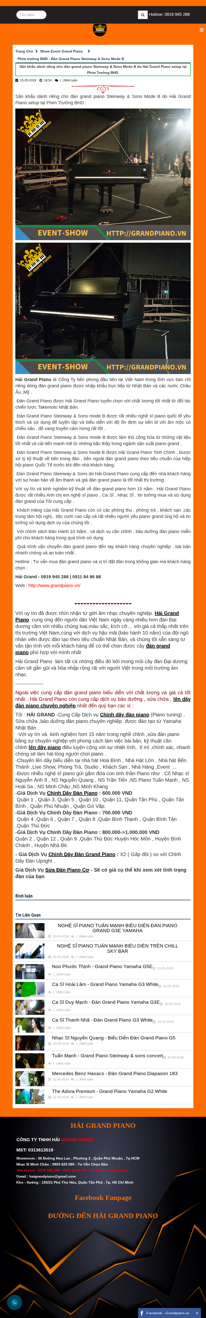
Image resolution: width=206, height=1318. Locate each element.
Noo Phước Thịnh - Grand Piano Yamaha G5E (102, 966)
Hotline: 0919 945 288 (169, 14)
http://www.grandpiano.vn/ (54, 585)
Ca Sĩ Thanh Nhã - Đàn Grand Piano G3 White (102, 1020)
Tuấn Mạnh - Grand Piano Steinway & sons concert (107, 1055)
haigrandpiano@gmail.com (52, 1176)
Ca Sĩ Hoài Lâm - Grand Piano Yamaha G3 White (105, 984)
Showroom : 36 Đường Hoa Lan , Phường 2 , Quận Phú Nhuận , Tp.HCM (78, 1158)
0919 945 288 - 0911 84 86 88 (62, 1170)
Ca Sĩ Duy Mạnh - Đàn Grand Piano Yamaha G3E (106, 1002)
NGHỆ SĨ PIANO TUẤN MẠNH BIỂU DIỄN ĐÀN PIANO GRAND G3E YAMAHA (117, 928)
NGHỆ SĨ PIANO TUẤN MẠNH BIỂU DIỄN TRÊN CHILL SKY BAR (117, 948)
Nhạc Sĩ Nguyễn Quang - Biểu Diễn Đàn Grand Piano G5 (114, 1037)
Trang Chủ (24, 51)
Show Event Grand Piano (61, 51)
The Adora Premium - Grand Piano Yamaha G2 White (109, 1091)
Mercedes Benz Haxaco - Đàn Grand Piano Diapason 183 (115, 1073)
